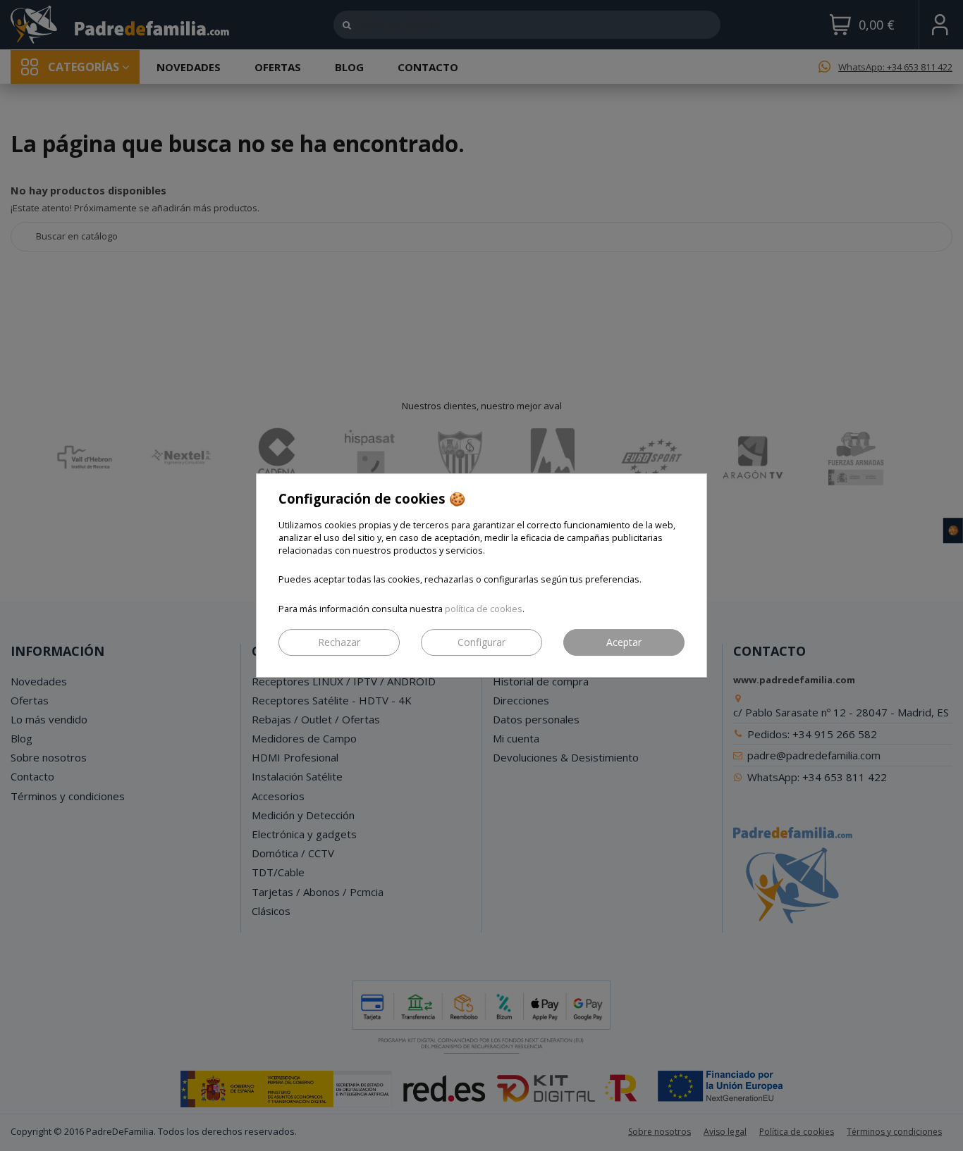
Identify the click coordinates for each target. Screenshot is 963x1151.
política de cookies (483, 609)
